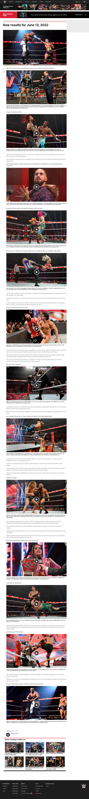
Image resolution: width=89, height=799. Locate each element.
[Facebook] (4, 68)
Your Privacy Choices (25, 793)
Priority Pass (15, 793)
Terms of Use (24, 786)
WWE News (15, 786)
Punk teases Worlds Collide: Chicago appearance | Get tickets (49, 15)
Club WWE (48, 1)
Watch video (78, 14)
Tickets (27, 1)
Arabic (47, 786)
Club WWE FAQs (39, 786)
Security (37, 791)
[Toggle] (4, 71)
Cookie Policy (38, 793)
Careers (4, 788)
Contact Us (37, 788)
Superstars (18, 1)
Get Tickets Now (8, 14)
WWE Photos (15, 791)
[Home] (4, 2)
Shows (11, 1)
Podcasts (34, 1)
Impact (4, 791)
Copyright (23, 791)
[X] (4, 70)
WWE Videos (15, 788)
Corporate (5, 786)
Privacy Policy (24, 788)
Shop (41, 1)
